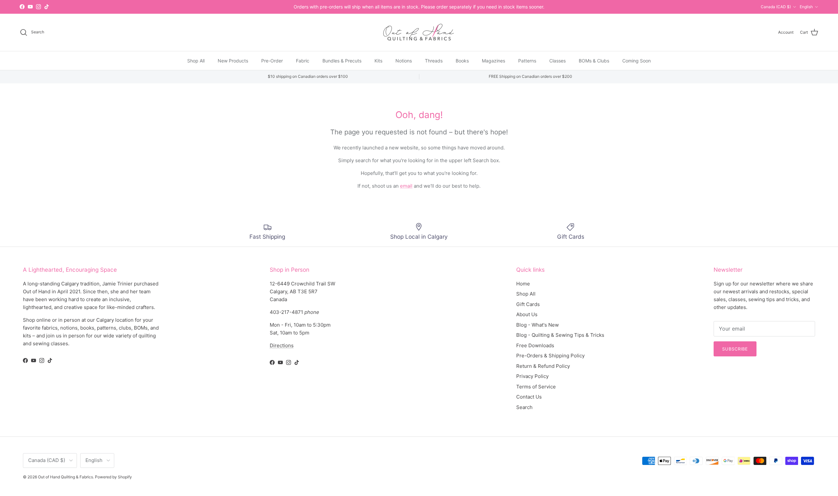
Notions (403, 60)
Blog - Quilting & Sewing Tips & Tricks (560, 335)
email (406, 186)
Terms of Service (536, 387)
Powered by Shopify (113, 476)
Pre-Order (272, 60)
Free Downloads (535, 345)
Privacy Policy (532, 376)
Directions (282, 345)
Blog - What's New (537, 325)
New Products (233, 60)
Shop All (196, 60)
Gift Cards (528, 304)
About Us (526, 314)
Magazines (493, 60)
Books (462, 60)
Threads (434, 60)
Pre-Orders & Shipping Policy (550, 355)
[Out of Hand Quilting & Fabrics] (419, 32)
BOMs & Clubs (594, 60)
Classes (557, 60)
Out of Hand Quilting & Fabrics (65, 476)
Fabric (302, 60)
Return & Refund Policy (543, 366)
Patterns (527, 60)
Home (523, 284)
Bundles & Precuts (341, 60)
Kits (378, 60)
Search (524, 407)
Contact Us (529, 397)
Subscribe (735, 348)
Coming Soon (636, 60)
